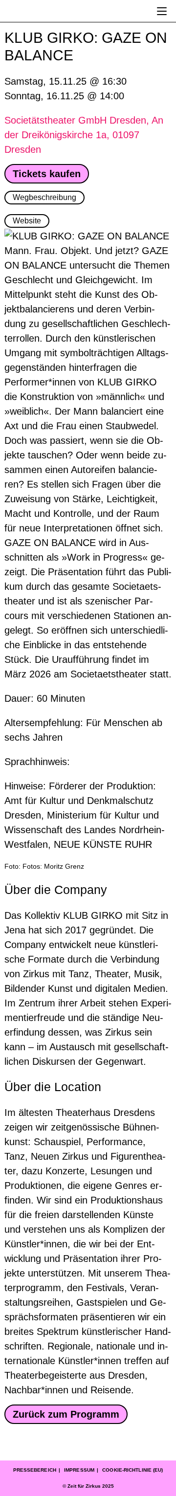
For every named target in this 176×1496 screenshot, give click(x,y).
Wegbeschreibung (44, 197)
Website (27, 221)
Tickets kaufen (47, 173)
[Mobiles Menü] (162, 11)
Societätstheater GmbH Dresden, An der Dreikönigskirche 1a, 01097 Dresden (83, 135)
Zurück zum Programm (66, 1414)
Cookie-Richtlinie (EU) (132, 1470)
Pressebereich (34, 1470)
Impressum (79, 1470)
